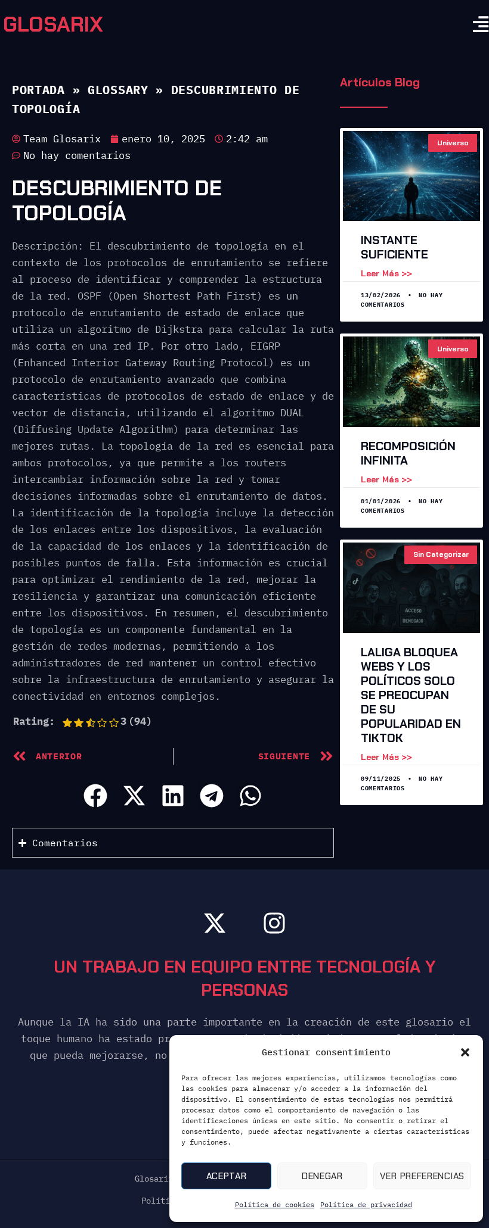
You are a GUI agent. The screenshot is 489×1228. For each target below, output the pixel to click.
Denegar (322, 1176)
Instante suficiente (394, 247)
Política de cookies (274, 1204)
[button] (465, 1052)
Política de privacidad (366, 1204)
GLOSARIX (53, 24)
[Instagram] (274, 923)
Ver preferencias (422, 1176)
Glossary (118, 90)
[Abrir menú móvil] (481, 24)
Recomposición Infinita (408, 453)
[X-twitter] (215, 923)
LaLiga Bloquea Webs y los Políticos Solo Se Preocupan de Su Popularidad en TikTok (411, 695)
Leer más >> (386, 273)
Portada (38, 90)
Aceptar (226, 1176)
